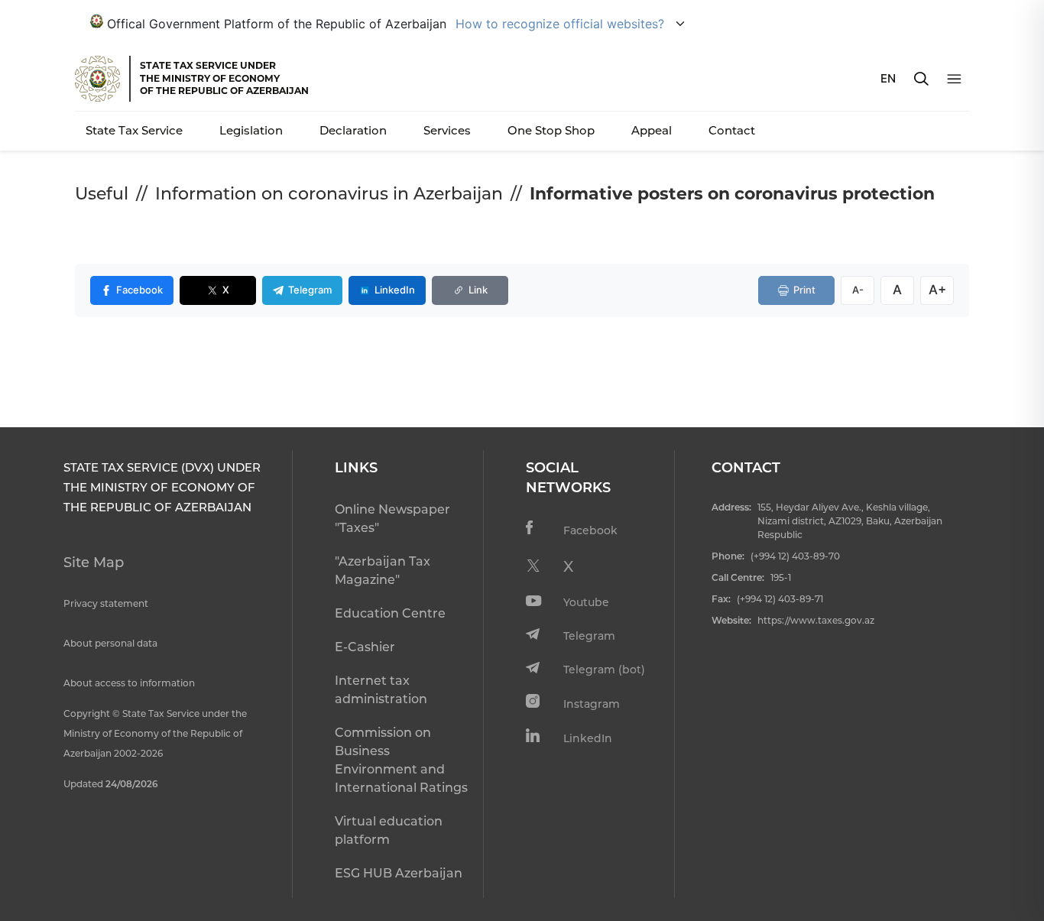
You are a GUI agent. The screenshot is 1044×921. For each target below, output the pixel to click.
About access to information (129, 683)
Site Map (93, 562)
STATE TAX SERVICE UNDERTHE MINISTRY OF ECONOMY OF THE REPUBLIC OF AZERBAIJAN (224, 78)
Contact (731, 130)
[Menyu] (954, 79)
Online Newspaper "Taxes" (392, 518)
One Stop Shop (551, 130)
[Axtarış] (921, 79)
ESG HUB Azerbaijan (398, 873)
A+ (937, 289)
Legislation (251, 130)
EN (888, 78)
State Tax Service (134, 130)
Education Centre (390, 613)
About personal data (110, 643)
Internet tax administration (381, 689)
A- (858, 290)
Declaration (353, 130)
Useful (101, 193)
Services (447, 130)
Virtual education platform (389, 830)
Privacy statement (105, 603)
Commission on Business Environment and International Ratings (401, 760)
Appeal (651, 130)
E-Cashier (365, 647)
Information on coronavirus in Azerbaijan (329, 193)
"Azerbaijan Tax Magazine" (382, 570)
